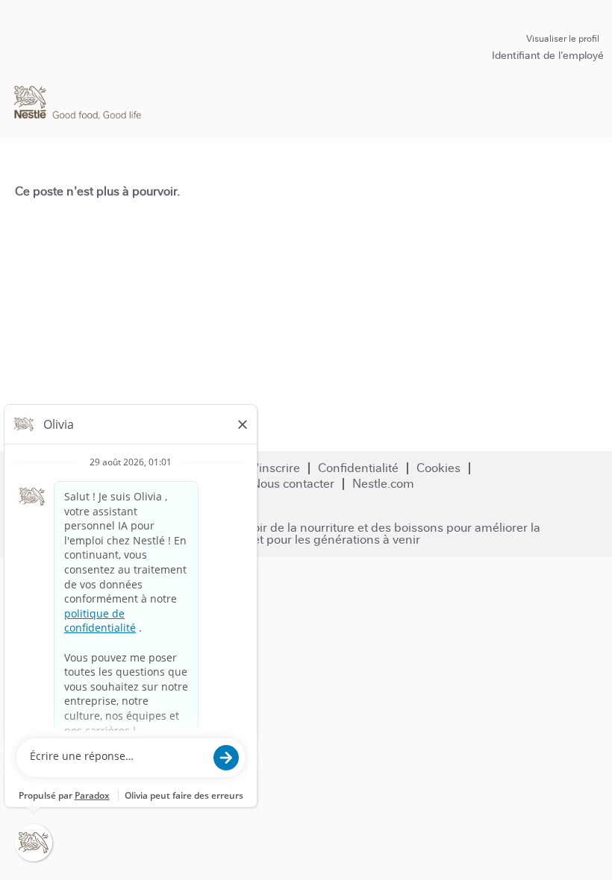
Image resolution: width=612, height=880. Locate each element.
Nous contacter (293, 483)
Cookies (438, 468)
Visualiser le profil (562, 39)
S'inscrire (274, 468)
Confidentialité (358, 468)
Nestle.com (383, 483)
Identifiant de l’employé (548, 55)
